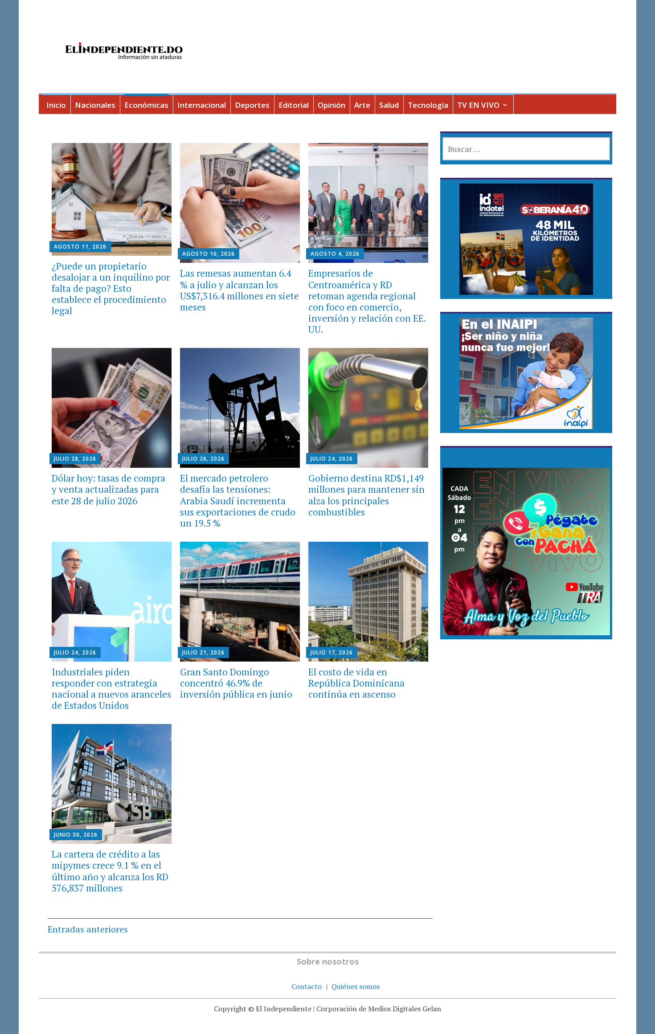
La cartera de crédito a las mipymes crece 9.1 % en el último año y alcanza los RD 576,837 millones (110, 871)
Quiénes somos (356, 986)
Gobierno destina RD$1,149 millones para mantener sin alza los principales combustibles (366, 495)
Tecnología (428, 105)
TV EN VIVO (478, 105)
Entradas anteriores (88, 929)
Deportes (252, 105)
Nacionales (95, 105)
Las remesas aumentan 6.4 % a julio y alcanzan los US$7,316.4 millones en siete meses (239, 290)
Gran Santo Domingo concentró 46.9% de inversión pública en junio (236, 683)
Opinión (331, 105)
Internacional (201, 105)
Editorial (293, 105)
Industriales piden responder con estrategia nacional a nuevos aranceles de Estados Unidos (111, 689)
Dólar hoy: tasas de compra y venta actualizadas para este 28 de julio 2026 (108, 489)
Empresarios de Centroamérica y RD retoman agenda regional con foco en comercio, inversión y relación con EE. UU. (367, 301)
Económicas (146, 105)
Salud (389, 105)
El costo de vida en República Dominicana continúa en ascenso (356, 683)
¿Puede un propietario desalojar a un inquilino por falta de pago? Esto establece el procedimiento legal (111, 288)
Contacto (306, 986)
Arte (362, 105)
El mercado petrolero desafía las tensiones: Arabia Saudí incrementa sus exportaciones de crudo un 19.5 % (237, 500)
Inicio (56, 105)
